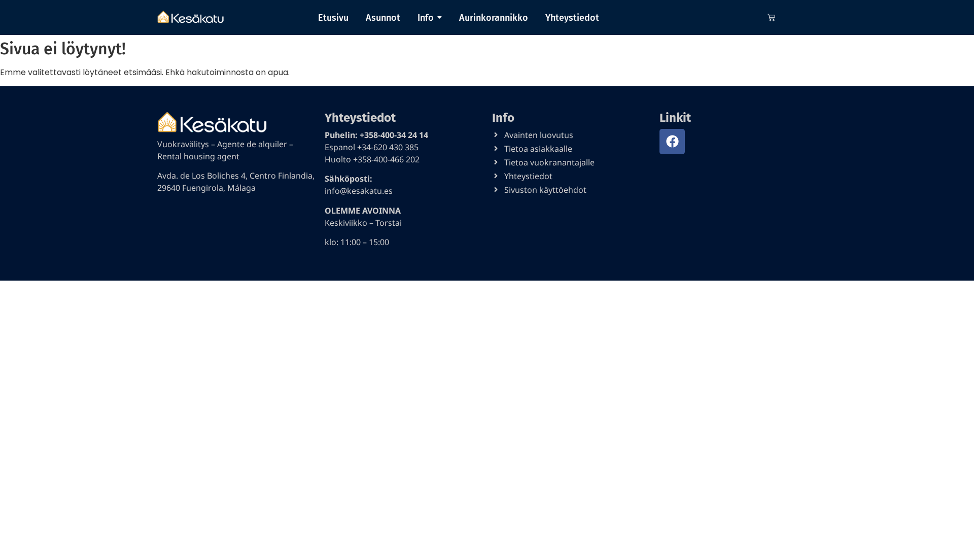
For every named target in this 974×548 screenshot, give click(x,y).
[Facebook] (672, 141)
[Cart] (771, 17)
